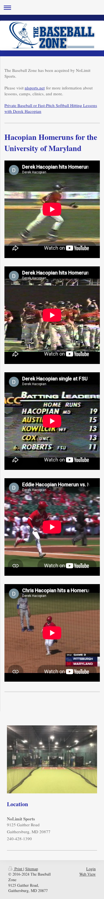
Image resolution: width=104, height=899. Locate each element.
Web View (87, 874)
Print (18, 868)
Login (91, 868)
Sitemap (31, 868)
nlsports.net (35, 88)
